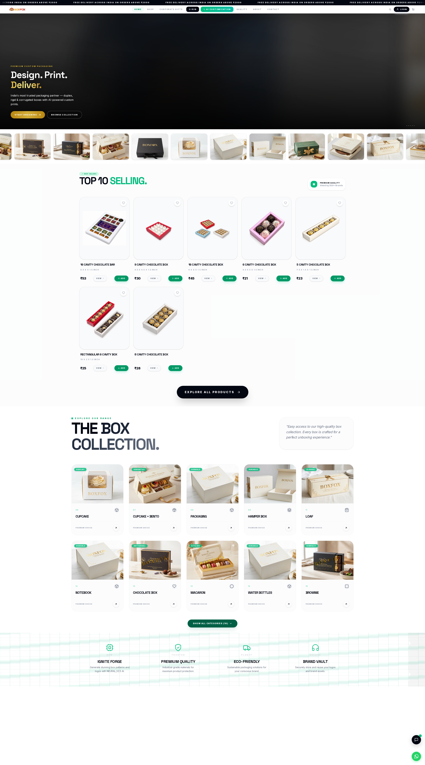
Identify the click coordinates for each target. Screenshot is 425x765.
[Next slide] (417, 71)
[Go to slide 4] (412, 125)
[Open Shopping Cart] (413, 9)
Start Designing (26, 115)
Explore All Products (209, 392)
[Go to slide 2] (408, 125)
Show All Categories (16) (210, 623)
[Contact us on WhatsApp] (416, 756)
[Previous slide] (7, 71)
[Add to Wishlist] (123, 203)
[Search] (390, 9)
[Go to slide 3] (410, 125)
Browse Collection (64, 115)
